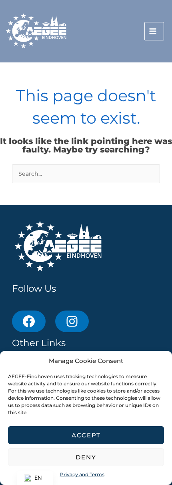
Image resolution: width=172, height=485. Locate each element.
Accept (86, 435)
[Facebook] (29, 321)
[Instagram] (72, 321)
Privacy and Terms (82, 474)
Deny (86, 457)
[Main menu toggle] (154, 31)
